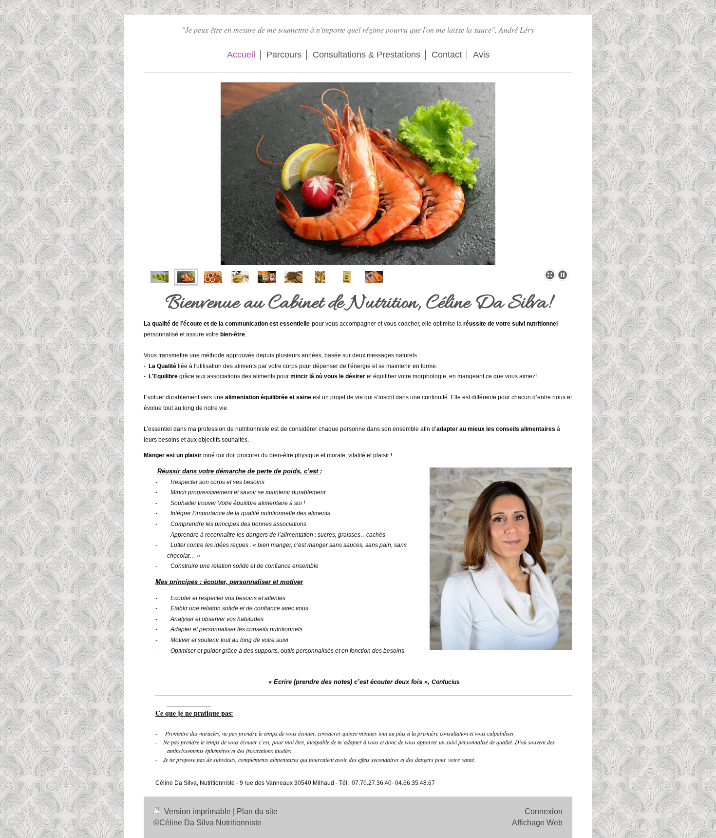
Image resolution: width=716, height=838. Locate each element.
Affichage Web (537, 823)
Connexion (544, 811)
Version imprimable (197, 811)
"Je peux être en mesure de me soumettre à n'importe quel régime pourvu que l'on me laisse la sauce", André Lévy (358, 29)
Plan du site (257, 811)
